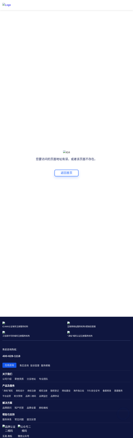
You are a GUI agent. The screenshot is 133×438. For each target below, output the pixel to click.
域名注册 (43, 390)
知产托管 (19, 407)
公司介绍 (7, 379)
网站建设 (66, 390)
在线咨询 (9, 365)
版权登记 (54, 390)
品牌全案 (31, 407)
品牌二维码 (30, 396)
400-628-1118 (11, 356)
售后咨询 (24, 365)
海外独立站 (78, 390)
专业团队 (43, 379)
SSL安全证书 (93, 390)
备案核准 (107, 390)
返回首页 (66, 173)
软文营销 (18, 396)
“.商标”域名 (7, 390)
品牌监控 (43, 396)
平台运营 (6, 396)
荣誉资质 (19, 379)
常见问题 (19, 419)
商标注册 (31, 390)
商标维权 (43, 407)
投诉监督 (34, 365)
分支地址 (31, 379)
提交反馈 (31, 419)
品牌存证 (55, 396)
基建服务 (118, 390)
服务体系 (7, 419)
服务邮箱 (45, 365)
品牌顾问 (7, 407)
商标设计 (20, 390)
